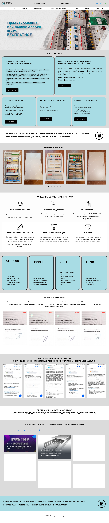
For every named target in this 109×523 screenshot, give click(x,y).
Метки (33, 430)
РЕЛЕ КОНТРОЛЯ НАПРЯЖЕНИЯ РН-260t (87, 484)
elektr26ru (12, 443)
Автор (42, 430)
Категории (23, 430)
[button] (5, 168)
